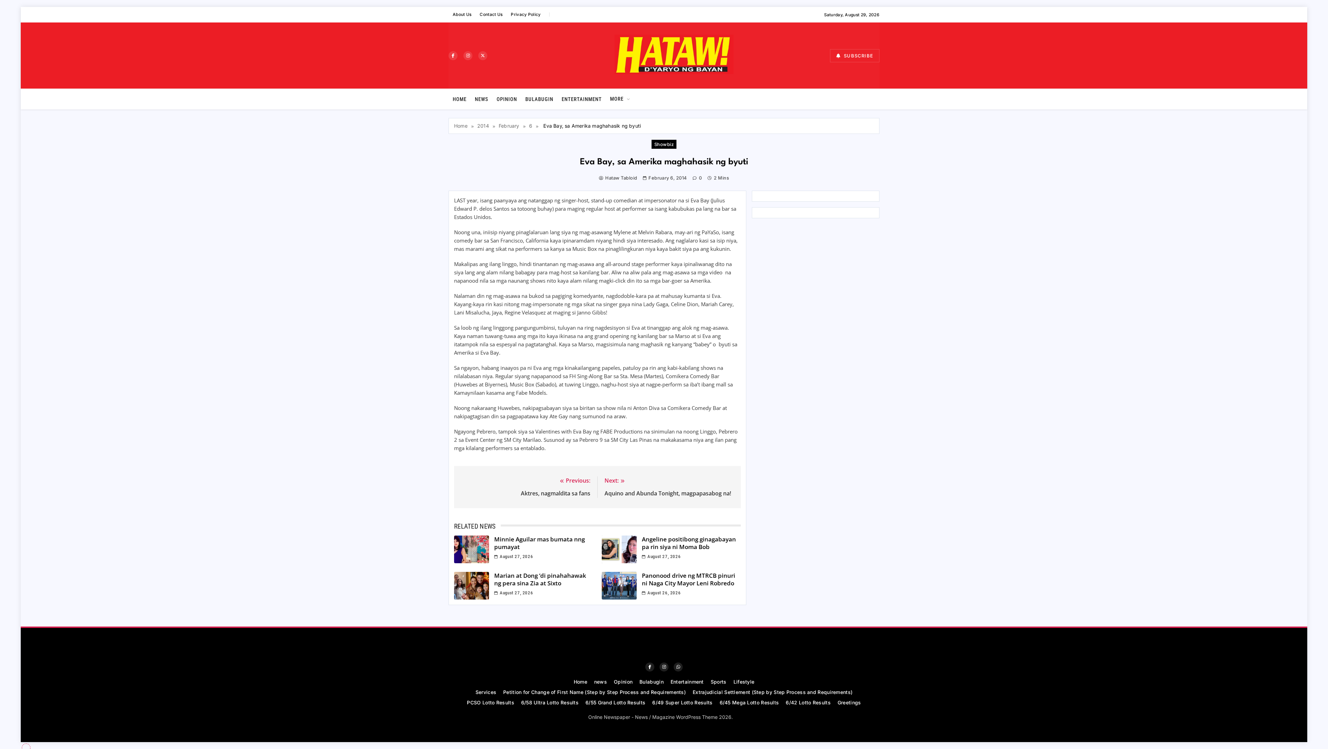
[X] (482, 55)
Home (460, 99)
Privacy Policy (526, 14)
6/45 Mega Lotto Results (749, 702)
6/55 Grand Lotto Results (615, 702)
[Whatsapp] (678, 667)
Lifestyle (744, 682)
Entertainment (582, 99)
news (481, 99)
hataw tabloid (621, 178)
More (617, 99)
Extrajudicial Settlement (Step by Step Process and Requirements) (772, 692)
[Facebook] (453, 55)
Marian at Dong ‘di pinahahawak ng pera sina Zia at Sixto (540, 579)
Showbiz (664, 144)
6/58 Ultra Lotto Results (550, 702)
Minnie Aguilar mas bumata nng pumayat (539, 543)
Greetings (849, 702)
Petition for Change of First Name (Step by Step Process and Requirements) (594, 692)
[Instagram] (467, 55)
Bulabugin (539, 99)
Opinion (507, 99)
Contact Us (491, 14)
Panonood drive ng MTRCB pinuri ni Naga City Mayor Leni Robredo (688, 579)
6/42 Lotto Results (808, 702)
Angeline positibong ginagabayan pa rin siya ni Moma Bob (689, 543)
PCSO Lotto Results (490, 702)
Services (486, 692)
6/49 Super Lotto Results (682, 702)
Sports (719, 682)
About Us (462, 14)
